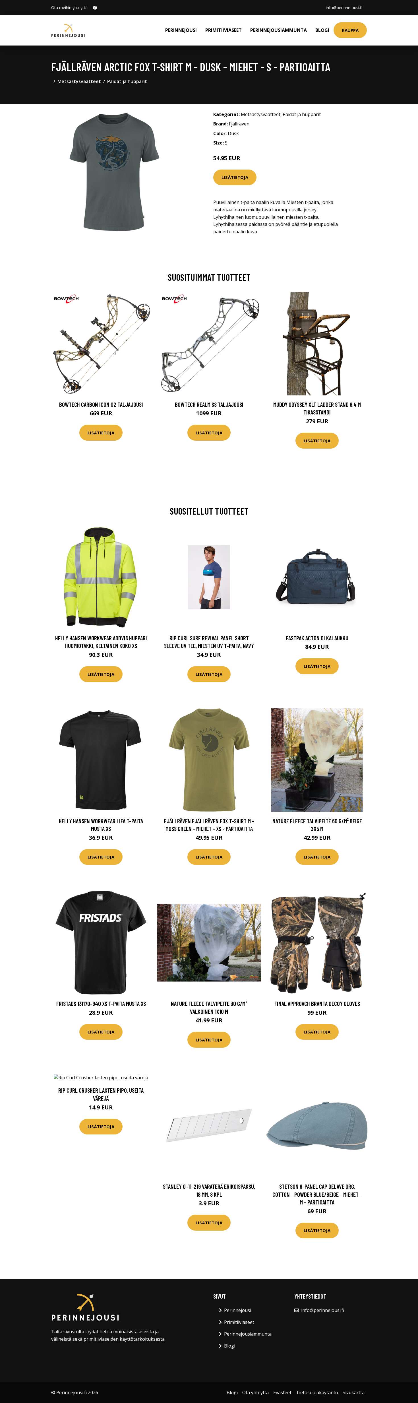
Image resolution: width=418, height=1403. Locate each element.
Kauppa (350, 30)
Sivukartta (354, 1392)
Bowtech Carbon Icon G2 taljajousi (101, 404)
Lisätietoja (235, 177)
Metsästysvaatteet (79, 81)
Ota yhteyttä (255, 1392)
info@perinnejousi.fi (344, 7)
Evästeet (282, 1392)
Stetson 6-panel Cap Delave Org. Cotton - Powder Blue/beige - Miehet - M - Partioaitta (317, 1194)
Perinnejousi (181, 30)
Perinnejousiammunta (278, 30)
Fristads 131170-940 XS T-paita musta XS (101, 1003)
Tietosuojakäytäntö (317, 1392)
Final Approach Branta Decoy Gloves (317, 1003)
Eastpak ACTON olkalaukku (317, 637)
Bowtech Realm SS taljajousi (209, 404)
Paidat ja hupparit (127, 81)
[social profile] (95, 7)
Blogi (322, 30)
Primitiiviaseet (223, 30)
